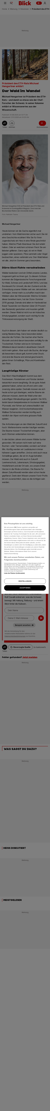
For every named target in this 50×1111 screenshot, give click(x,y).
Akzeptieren (25, 587)
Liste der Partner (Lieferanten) (14, 573)
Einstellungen (25, 581)
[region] (25, 555)
